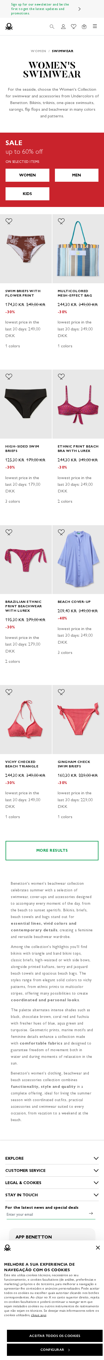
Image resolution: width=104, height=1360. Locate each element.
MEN (76, 175)
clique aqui (38, 1315)
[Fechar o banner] (98, 1248)
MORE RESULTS (52, 850)
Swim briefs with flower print (22, 293)
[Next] (79, 8)
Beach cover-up (74, 602)
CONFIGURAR (52, 1350)
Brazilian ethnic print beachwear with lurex (23, 606)
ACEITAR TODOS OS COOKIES (54, 1336)
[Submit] (91, 1213)
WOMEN (27, 175)
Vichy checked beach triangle (21, 764)
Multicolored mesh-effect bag (75, 293)
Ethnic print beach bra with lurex (78, 448)
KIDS (27, 193)
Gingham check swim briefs (74, 764)
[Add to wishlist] (9, 221)
